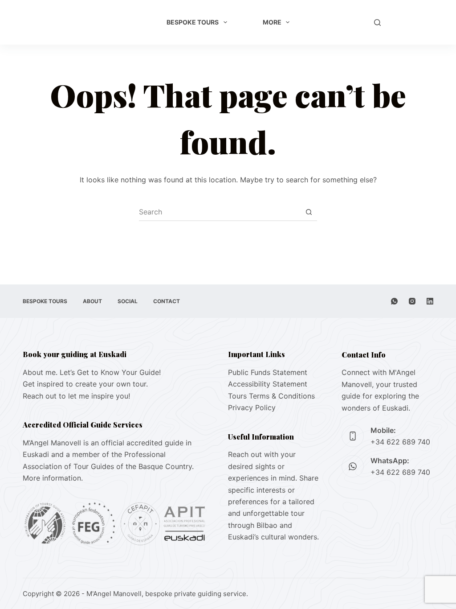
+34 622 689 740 (400, 441)
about (92, 301)
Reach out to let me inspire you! (76, 395)
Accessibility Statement (267, 383)
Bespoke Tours (193, 22)
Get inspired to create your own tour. (85, 383)
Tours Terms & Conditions (271, 395)
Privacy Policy (252, 407)
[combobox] (219, 212)
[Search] (377, 22)
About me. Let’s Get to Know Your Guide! (92, 372)
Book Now (411, 22)
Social (128, 301)
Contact (166, 301)
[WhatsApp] (394, 301)
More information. (53, 477)
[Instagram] (412, 301)
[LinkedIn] (430, 301)
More (272, 22)
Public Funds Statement (267, 372)
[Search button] (308, 211)
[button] (350, 22)
